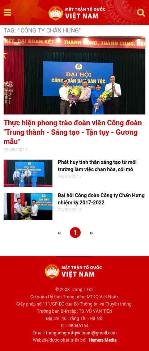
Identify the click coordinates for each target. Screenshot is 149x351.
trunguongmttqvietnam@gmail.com (81, 332)
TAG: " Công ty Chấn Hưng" (42, 30)
